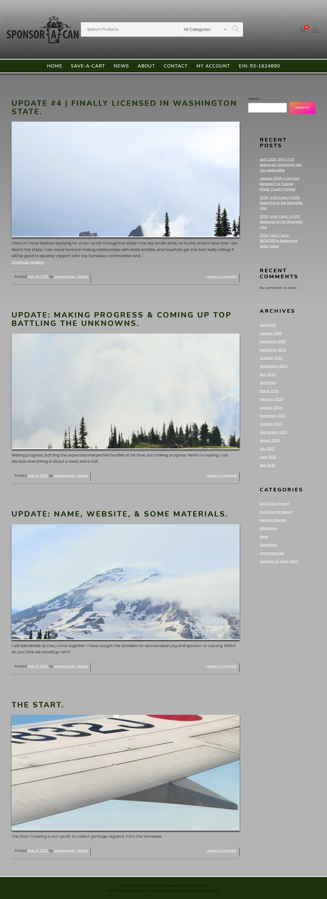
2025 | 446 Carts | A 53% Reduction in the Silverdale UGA (281, 203)
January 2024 (271, 407)
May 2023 (267, 465)
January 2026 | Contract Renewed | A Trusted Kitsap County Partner (279, 184)
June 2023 (268, 457)
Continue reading (27, 262)
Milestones (268, 528)
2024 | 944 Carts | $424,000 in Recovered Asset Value (279, 241)
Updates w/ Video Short (279, 561)
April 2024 (268, 383)
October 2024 (271, 358)
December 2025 (273, 341)
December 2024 (273, 350)
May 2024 (268, 374)
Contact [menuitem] (176, 66)
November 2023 (273, 416)
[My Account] (315, 29)
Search (253, 99)
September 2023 (273, 432)
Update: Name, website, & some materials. (119, 514)
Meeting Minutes (273, 520)
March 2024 (269, 391)
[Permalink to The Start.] (125, 773)
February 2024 (271, 399)
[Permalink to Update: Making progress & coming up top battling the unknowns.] (125, 391)
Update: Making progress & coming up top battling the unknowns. (121, 319)
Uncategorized (272, 553)
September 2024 (274, 366)
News (264, 537)
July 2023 (267, 449)
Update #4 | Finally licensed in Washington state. (124, 107)
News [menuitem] (121, 66)
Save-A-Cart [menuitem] (88, 66)
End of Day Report (274, 503)
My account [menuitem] (213, 66)
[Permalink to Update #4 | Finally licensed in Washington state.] (125, 179)
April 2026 (268, 325)
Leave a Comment (222, 276)
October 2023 (271, 424)
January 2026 (271, 333)
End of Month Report (276, 512)
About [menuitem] (146, 66)
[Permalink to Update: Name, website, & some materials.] (125, 582)
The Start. (37, 705)
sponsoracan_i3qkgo (71, 276)
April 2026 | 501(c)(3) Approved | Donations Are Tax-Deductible (281, 165)
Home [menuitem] (54, 66)
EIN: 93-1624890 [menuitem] (259, 66)
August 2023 (270, 440)
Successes (268, 545)
